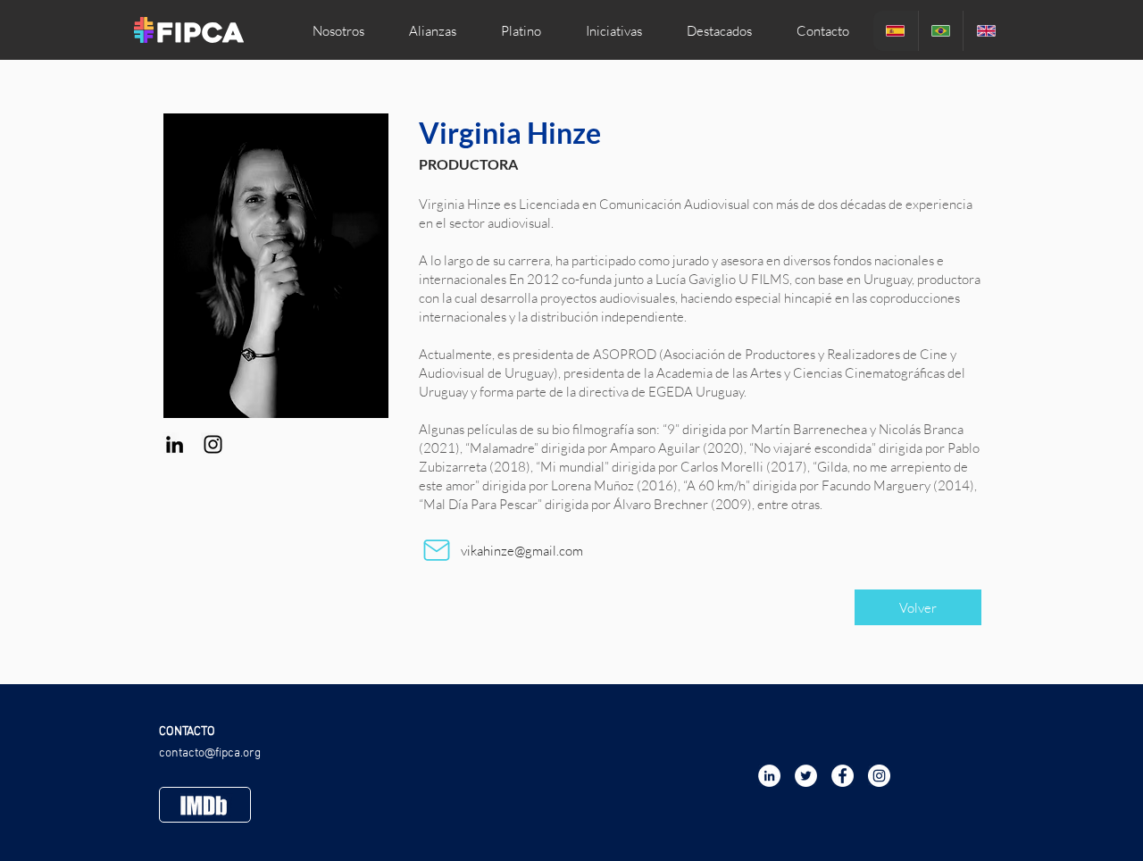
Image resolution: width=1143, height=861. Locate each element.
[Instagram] (213, 444)
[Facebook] (842, 776)
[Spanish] (895, 31)
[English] (985, 31)
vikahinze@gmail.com (522, 550)
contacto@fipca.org (210, 753)
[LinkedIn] (175, 444)
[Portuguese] (941, 31)
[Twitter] (806, 776)
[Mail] (437, 550)
